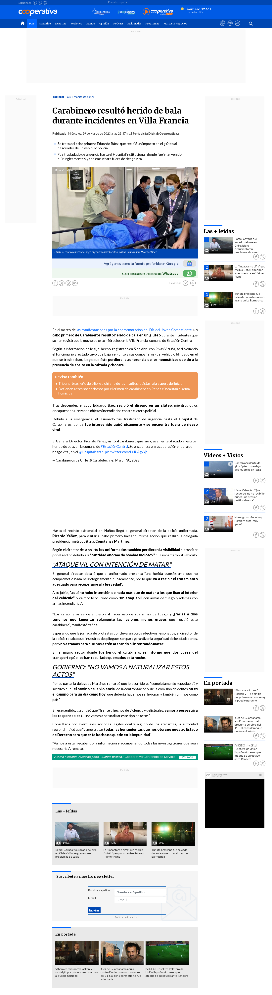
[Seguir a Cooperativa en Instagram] (45, 2)
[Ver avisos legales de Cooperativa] (222, 27)
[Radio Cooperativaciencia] (126, 12)
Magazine (45, 23)
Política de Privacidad (127, 917)
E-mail (92, 898)
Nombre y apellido (99, 890)
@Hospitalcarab (91, 452)
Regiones (76, 23)
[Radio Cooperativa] (158, 12)
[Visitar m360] (230, 27)
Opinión (104, 23)
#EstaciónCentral (114, 446)
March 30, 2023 (127, 460)
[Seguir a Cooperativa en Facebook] (35, 2)
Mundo (90, 23)
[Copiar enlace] (193, 283)
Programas (152, 23)
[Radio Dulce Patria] (100, 12)
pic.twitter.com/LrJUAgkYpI (127, 452)
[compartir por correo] (185, 283)
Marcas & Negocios (175, 23)
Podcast (118, 23)
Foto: (58, 170)
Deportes (60, 23)
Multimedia (134, 23)
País (31, 23)
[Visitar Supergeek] (237, 27)
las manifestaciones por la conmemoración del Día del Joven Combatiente (134, 329)
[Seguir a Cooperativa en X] (40, 2)
